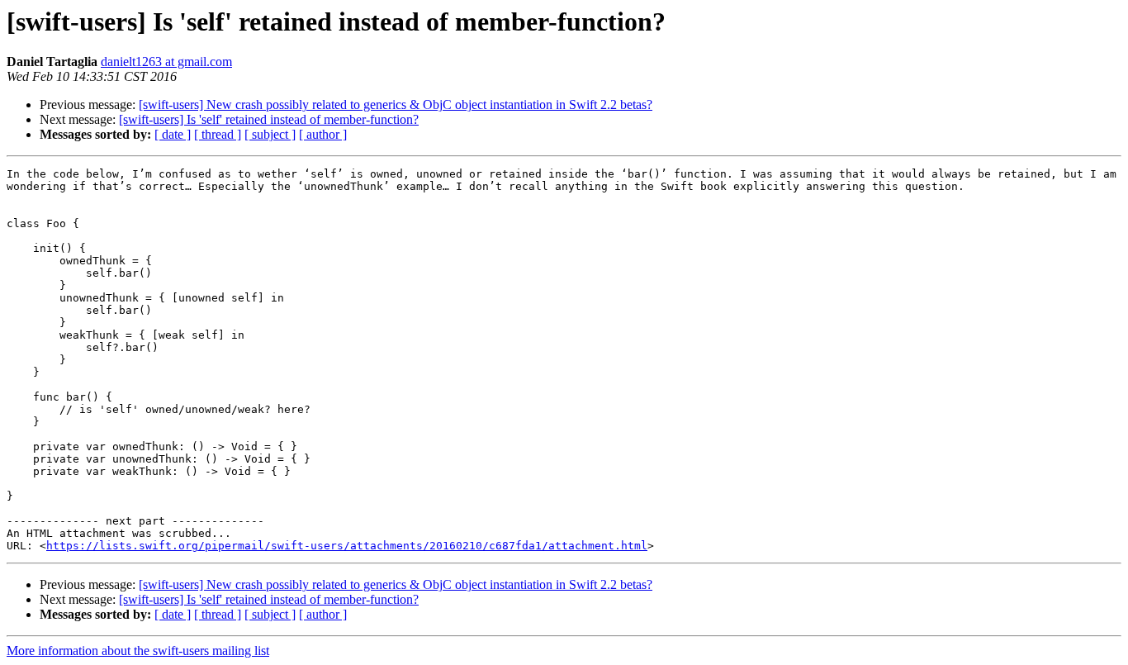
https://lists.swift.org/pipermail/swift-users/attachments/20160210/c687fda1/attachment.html (346, 545)
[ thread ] (217, 134)
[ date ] (172, 134)
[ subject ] (270, 134)
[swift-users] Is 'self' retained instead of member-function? (269, 119)
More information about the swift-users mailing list (138, 651)
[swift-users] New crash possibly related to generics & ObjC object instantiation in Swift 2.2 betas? (395, 104)
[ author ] (323, 134)
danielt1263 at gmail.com (166, 62)
